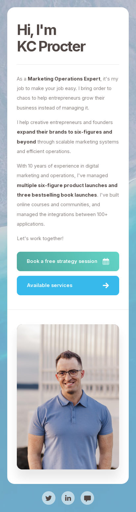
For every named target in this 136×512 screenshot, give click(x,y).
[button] (68, 261)
